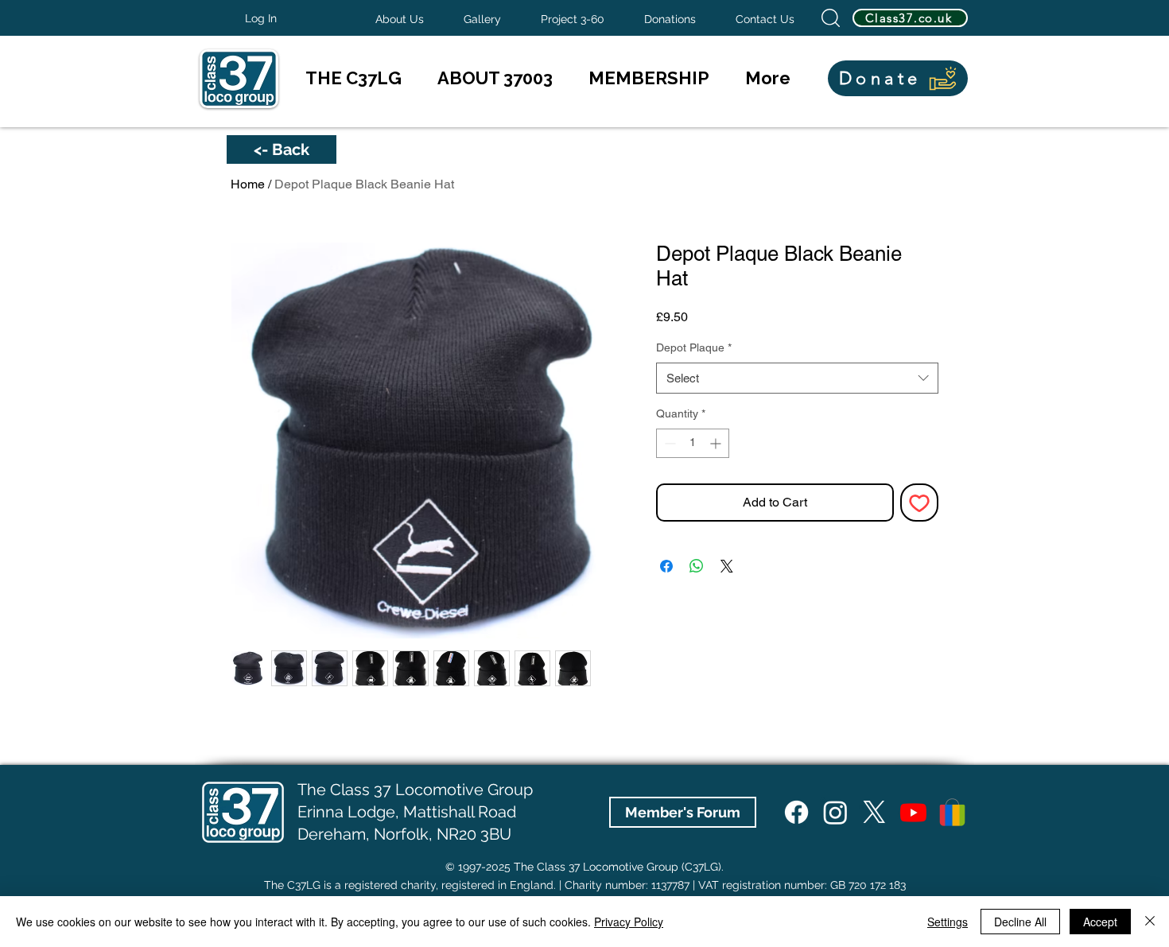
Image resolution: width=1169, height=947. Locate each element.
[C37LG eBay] (952, 812)
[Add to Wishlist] (919, 502)
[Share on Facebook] (666, 566)
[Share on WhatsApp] (696, 566)
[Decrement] (668, 443)
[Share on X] (726, 566)
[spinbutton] (692, 443)
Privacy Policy (628, 922)
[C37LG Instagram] (835, 812)
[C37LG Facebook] (796, 812)
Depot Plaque (694, 347)
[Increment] (717, 443)
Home (248, 184)
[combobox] (797, 378)
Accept (1100, 922)
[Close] (1149, 921)
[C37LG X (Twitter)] (874, 812)
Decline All (1020, 922)
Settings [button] (947, 922)
